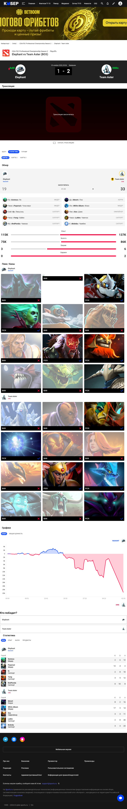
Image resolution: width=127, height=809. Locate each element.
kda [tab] (3, 640)
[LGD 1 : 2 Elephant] (11, 68)
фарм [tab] (17, 640)
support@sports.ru (49, 783)
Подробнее (18, 795)
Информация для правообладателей (63, 775)
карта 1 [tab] (5, 157)
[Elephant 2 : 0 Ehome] (10, 68)
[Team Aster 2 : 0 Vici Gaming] (112, 68)
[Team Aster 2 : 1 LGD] (117, 68)
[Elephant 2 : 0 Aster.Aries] (12, 68)
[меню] (23, 3)
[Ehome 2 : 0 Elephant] (9, 69)
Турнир (24, 152)
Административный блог (31, 775)
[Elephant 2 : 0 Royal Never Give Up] (14, 68)
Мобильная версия (63, 749)
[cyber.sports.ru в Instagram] (23, 740)
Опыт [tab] (4, 534)
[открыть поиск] (102, 3)
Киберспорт (5, 43)
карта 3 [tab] (23, 157)
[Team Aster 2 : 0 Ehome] (115, 68)
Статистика (13, 152)
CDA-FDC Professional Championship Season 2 (35, 43)
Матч (4, 152)
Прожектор (52, 761)
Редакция (7, 768)
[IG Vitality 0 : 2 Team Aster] (114, 68)
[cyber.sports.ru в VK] (14, 740)
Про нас (6, 761)
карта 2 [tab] (14, 157)
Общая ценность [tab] (16, 534)
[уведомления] (108, 3)
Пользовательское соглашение (61, 768)
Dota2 (14, 43)
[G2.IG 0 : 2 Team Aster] (116, 68)
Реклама (25, 768)
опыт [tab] (10, 640)
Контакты (7, 775)
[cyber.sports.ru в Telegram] (6, 740)
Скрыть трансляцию (66, 143)
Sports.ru (9, 789)
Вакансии (25, 761)
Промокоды (89, 761)
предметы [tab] (27, 640)
